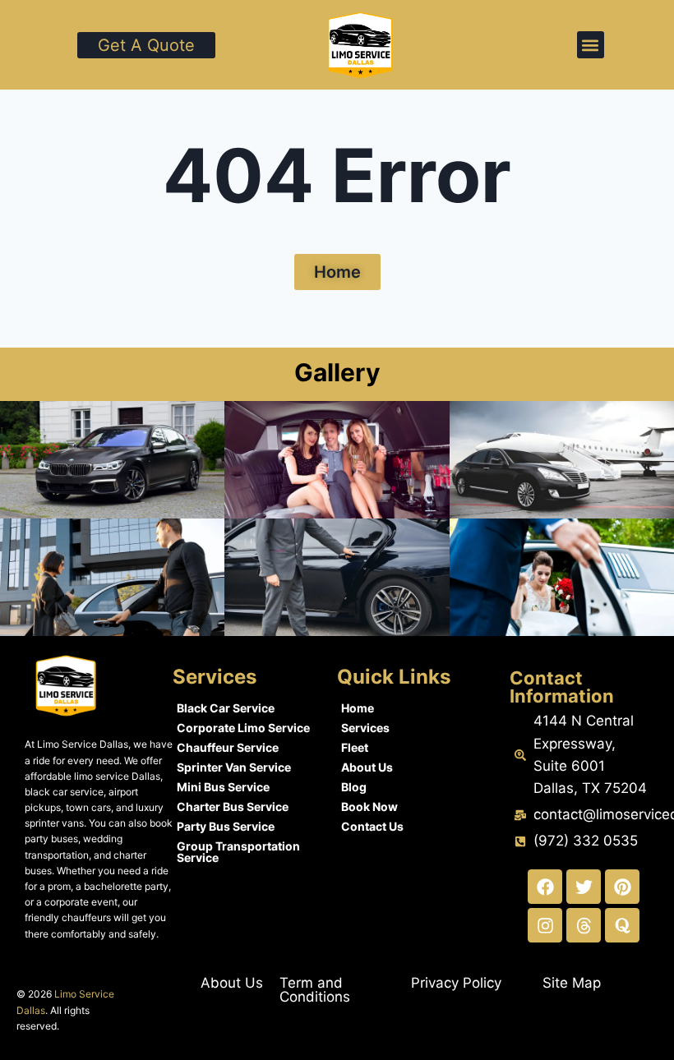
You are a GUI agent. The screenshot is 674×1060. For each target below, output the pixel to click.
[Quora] (622, 925)
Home (357, 708)
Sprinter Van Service (234, 767)
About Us (367, 767)
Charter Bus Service (233, 806)
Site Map (571, 983)
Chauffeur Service (228, 747)
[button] (590, 44)
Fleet (354, 747)
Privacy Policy (456, 983)
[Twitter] (583, 886)
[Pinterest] (622, 886)
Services (365, 728)
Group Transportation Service (238, 851)
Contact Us (372, 826)
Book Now (369, 806)
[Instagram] (545, 925)
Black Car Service (226, 708)
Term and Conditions (314, 990)
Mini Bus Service (223, 787)
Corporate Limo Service (243, 728)
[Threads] (583, 925)
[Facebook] (545, 886)
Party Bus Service (226, 826)
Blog (354, 787)
